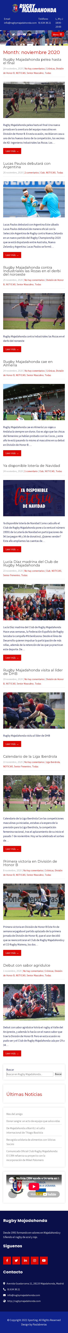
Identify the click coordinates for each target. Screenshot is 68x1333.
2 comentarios (32, 172)
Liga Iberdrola (53, 762)
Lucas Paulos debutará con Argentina (27, 165)
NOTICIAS (21, 72)
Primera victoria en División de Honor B (30, 863)
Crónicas (50, 68)
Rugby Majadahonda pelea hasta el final (32, 61)
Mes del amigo (14, 1114)
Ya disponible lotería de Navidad (31, 466)
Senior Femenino (11, 575)
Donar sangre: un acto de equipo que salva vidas (33, 1121)
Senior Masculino (35, 72)
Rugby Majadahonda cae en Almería (28, 363)
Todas (48, 72)
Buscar (10, 1069)
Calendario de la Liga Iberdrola (30, 756)
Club (42, 172)
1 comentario (31, 471)
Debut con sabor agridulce (26, 965)
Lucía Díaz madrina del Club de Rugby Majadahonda (30, 563)
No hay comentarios (35, 68)
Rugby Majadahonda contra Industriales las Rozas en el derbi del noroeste (32, 271)
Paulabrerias (40, 1324)
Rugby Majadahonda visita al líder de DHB (33, 672)
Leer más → (12, 151)
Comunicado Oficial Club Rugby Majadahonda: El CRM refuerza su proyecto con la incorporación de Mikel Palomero (32, 1155)
